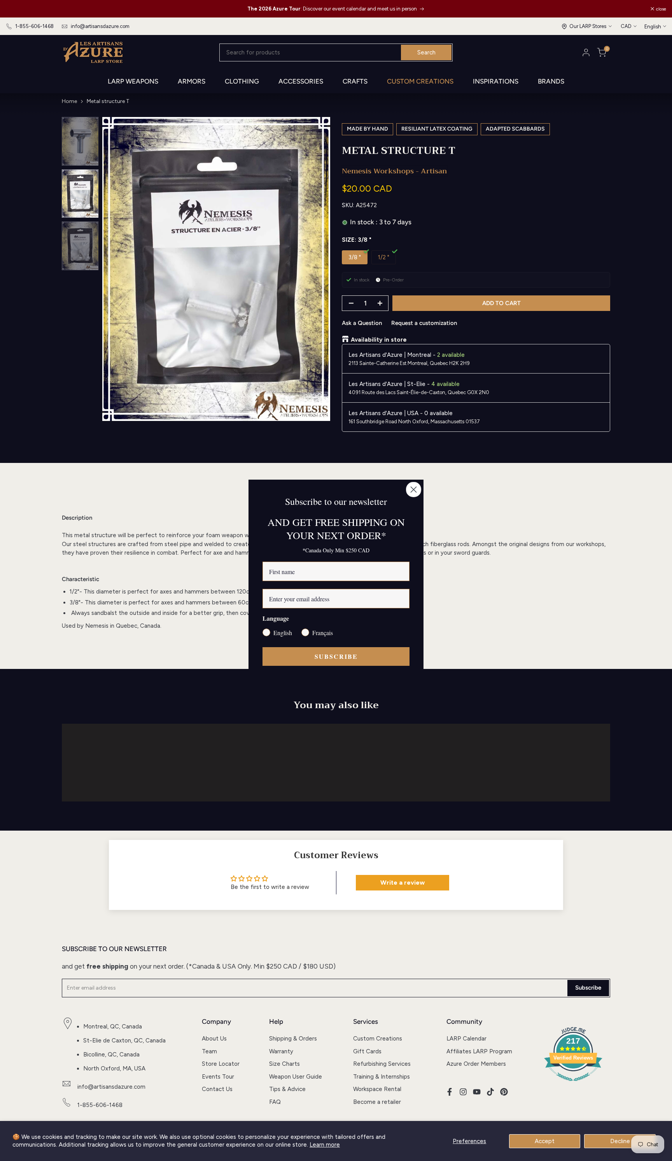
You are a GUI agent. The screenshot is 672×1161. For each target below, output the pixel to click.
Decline (620, 1141)
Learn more (325, 1144)
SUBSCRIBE (336, 656)
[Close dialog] (413, 489)
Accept (545, 1141)
